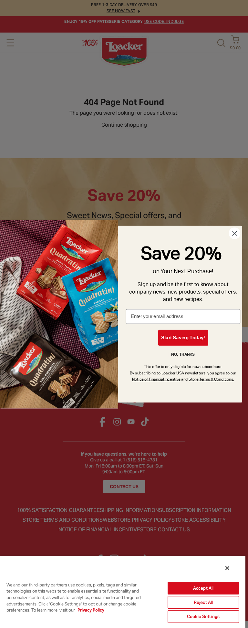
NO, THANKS (183, 354)
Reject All (203, 602)
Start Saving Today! (183, 337)
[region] (122, 592)
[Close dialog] (234, 233)
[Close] (227, 568)
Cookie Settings (203, 616)
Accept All (203, 588)
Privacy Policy (91, 610)
